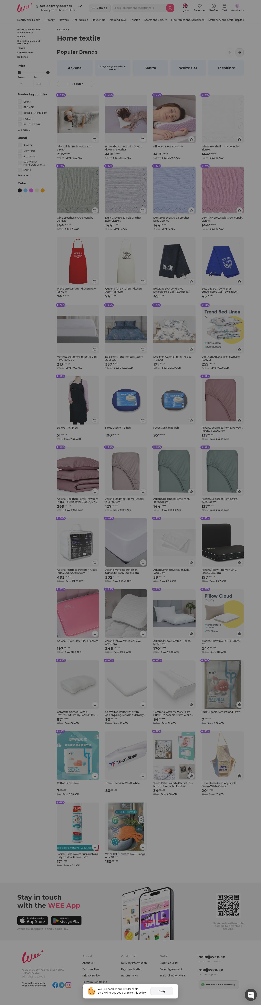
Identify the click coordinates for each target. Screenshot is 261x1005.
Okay (161, 991)
